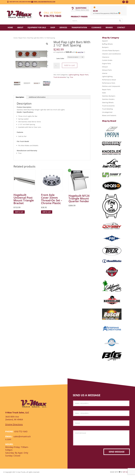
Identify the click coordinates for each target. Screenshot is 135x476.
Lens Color (60, 58)
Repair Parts (22, 38)
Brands (109, 27)
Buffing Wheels (107, 44)
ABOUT (20, 27)
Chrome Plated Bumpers (110, 51)
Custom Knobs (107, 60)
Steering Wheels (108, 102)
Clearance (96, 27)
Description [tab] (20, 97)
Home (10, 27)
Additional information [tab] (37, 97)
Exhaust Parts (107, 70)
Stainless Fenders (108, 99)
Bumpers (105, 47)
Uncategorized (107, 112)
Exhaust (105, 67)
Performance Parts (108, 83)
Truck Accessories (59, 77)
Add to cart (69, 65)
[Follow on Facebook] (123, 2)
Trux (71, 77)
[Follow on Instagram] (127, 2)
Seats (104, 93)
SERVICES (63, 27)
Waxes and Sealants (109, 115)
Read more (69, 170)
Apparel (105, 41)
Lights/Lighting (74, 75)
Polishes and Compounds (111, 86)
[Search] (120, 21)
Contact (121, 27)
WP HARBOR (127, 472)
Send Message (116, 451)
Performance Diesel (109, 80)
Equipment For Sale (37, 27)
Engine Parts (106, 63)
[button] (47, 44)
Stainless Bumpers (108, 96)
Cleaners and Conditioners (111, 54)
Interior (104, 73)
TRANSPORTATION (79, 27)
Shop (52, 27)
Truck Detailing (107, 109)
